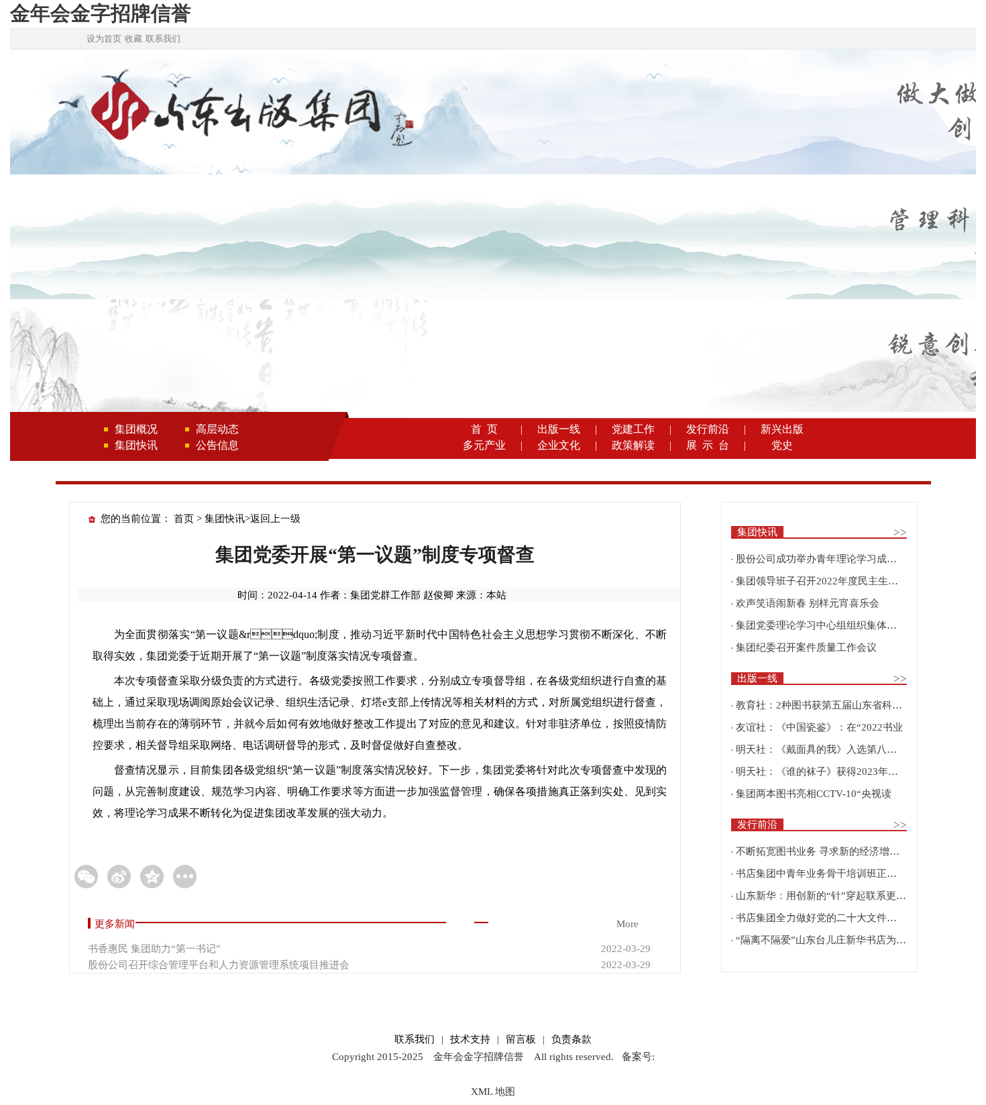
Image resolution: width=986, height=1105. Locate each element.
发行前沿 (707, 429)
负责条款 (571, 1039)
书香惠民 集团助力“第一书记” (154, 948)
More (627, 923)
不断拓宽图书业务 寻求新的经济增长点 (823, 851)
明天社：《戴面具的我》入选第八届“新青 (829, 749)
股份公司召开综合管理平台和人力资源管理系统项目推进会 (218, 964)
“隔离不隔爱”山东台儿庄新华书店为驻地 (826, 940)
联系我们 (163, 39)
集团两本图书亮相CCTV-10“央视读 (813, 793)
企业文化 (558, 445)
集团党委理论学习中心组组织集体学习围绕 (831, 625)
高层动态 (217, 429)
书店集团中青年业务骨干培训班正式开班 (826, 873)
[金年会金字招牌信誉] (250, 113)
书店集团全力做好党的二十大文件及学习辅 (831, 917)
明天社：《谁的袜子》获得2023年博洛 (822, 771)
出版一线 (558, 429)
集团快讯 (136, 445)
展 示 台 (707, 445)
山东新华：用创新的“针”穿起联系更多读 (826, 895)
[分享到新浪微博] (119, 876)
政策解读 (633, 445)
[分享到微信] (86, 876)
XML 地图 (493, 1091)
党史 (782, 445)
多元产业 (484, 445)
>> (900, 532)
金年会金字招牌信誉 (100, 13)
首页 (184, 518)
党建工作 (633, 429)
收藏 (133, 39)
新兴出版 (782, 429)
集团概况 (136, 429)
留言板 (521, 1039)
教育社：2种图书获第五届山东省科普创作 (829, 705)
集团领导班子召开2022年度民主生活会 (822, 581)
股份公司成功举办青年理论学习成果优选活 (831, 559)
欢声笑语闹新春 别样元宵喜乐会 (807, 603)
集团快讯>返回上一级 (252, 518)
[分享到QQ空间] (152, 876)
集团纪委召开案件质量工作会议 (806, 647)
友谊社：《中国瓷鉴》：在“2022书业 (819, 727)
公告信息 (217, 445)
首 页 (484, 429)
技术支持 (470, 1039)
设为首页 (104, 39)
